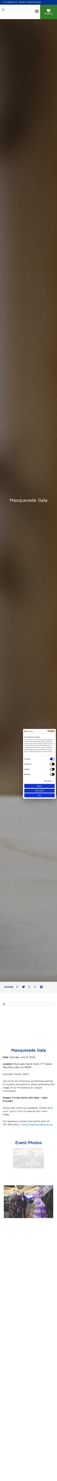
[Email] (36, 987)
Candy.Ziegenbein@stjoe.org (36, 1125)
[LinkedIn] (30, 987)
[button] (37, 11)
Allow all (39, 786)
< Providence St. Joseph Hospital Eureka (21, 2)
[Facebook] (19, 987)
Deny (39, 795)
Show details (47, 781)
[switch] (52, 764)
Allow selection (39, 790)
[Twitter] (25, 987)
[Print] (42, 987)
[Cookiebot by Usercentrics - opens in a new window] (50, 731)
